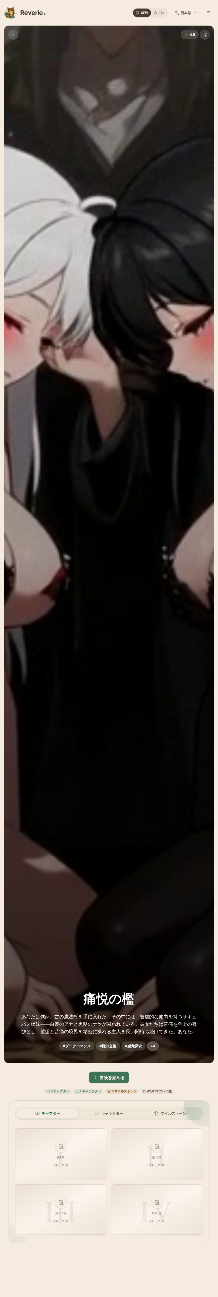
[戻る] (13, 34)
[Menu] (208, 12)
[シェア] (204, 34)
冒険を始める (112, 1077)
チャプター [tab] (51, 1113)
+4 (152, 1046)
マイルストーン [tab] (173, 1113)
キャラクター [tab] (112, 1113)
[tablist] (109, 1113)
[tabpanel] (109, 1182)
